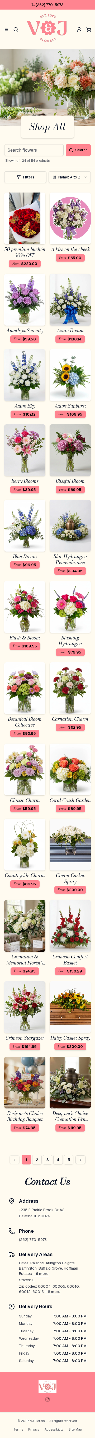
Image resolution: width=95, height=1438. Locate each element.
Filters (28, 177)
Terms (18, 1429)
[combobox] (70, 177)
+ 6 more (41, 1273)
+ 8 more (52, 1291)
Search (81, 150)
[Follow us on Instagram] (47, 1399)
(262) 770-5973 (50, 4)
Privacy (33, 1429)
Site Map (75, 1429)
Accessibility (54, 1429)
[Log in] (79, 29)
